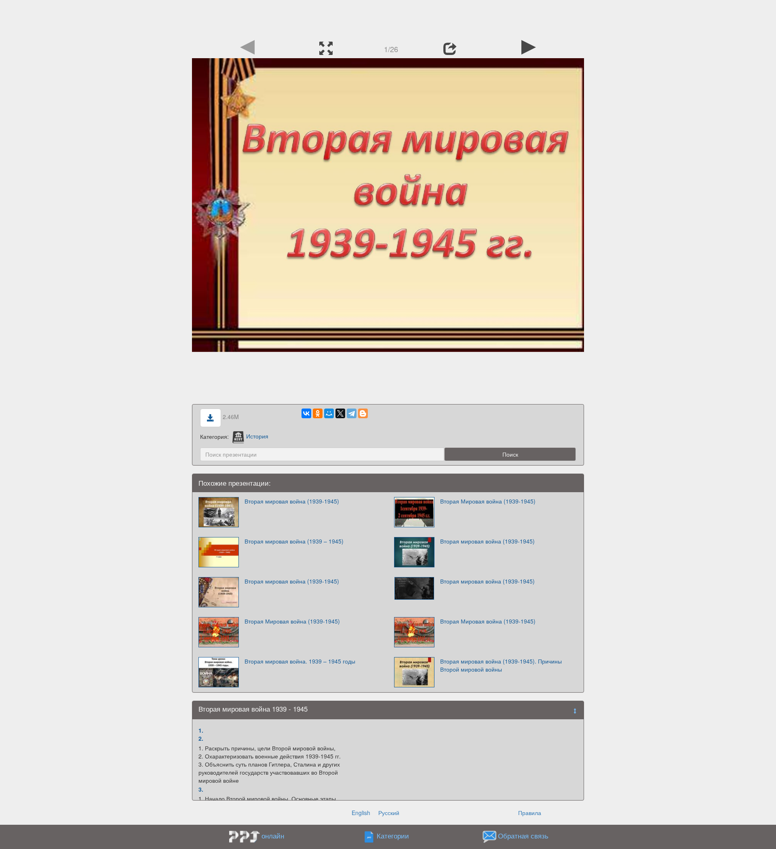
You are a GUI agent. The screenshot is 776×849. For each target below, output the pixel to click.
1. (200, 730)
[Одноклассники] (318, 413)
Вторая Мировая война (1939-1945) (488, 501)
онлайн (272, 836)
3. (200, 789)
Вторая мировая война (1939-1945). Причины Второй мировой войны (501, 665)
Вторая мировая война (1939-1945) (292, 501)
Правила (529, 813)
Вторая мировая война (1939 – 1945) (294, 541)
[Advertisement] (388, 18)
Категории (393, 836)
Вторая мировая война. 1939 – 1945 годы (300, 661)
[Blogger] (363, 413)
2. (200, 738)
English (361, 813)
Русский (388, 813)
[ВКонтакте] (306, 413)
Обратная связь (523, 836)
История (257, 436)
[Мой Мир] (329, 413)
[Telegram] (351, 413)
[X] (340, 413)
